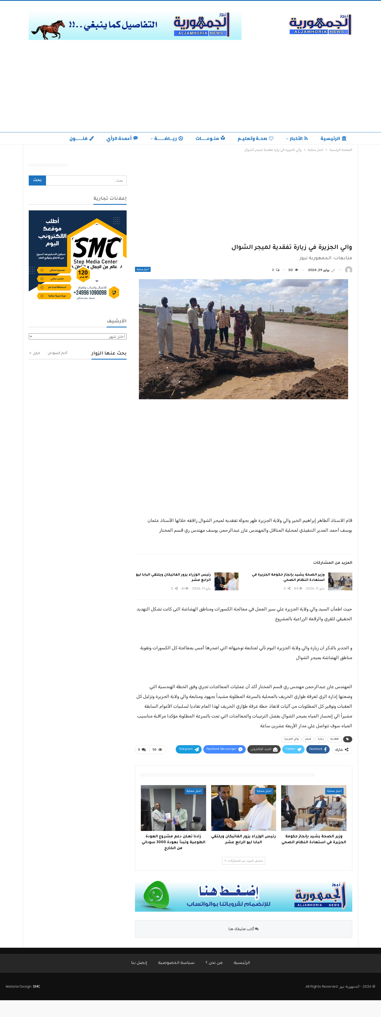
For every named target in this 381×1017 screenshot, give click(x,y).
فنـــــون (78, 138)
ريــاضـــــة (165, 138)
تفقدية (334, 739)
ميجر (308, 739)
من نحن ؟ (214, 963)
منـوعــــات (207, 138)
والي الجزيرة (291, 739)
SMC (36, 986)
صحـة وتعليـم (252, 138)
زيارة (321, 739)
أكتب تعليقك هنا (241, 929)
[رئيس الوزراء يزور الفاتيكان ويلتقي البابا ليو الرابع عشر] (226, 581)
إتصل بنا (139, 963)
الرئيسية (330, 138)
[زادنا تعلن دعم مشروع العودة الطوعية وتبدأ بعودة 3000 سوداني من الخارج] (173, 808)
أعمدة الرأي (119, 138)
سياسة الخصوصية (176, 963)
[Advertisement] (190, 85)
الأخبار (296, 138)
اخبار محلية (143, 269)
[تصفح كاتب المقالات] (348, 270)
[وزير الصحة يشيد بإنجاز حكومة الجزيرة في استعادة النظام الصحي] (340, 581)
